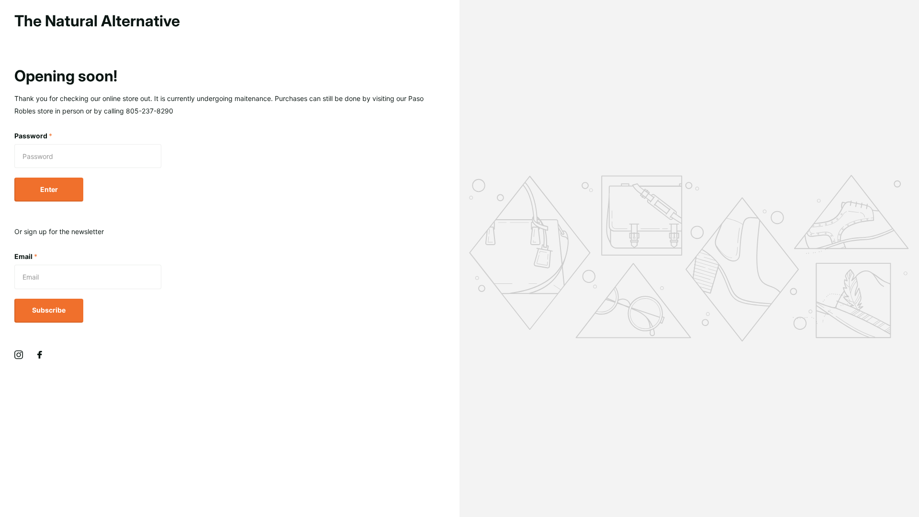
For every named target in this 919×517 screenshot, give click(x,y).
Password (33, 136)
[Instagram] (18, 354)
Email (25, 256)
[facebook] (39, 355)
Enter (49, 189)
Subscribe (49, 310)
